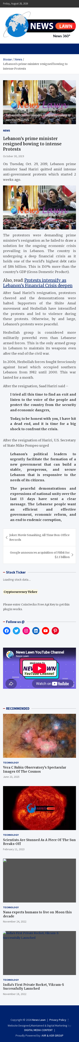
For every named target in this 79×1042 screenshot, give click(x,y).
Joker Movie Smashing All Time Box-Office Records (39, 537)
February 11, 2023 (14, 849)
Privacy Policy (57, 1020)
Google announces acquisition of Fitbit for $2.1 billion (40, 555)
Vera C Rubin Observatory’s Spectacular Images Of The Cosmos (34, 769)
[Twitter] (42, 1012)
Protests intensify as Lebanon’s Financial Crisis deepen (38, 283)
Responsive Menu (63, 3)
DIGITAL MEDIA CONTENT (38, 1030)
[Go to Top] (72, 1024)
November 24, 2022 (14, 921)
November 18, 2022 (14, 994)
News (6, 130)
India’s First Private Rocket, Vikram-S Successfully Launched (33, 987)
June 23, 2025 (11, 777)
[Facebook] (31, 1012)
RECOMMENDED (17, 708)
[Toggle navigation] (8, 49)
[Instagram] (37, 1012)
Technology (11, 762)
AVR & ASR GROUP (52, 1035)
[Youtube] (47, 1012)
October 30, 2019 (13, 156)
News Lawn (39, 1020)
